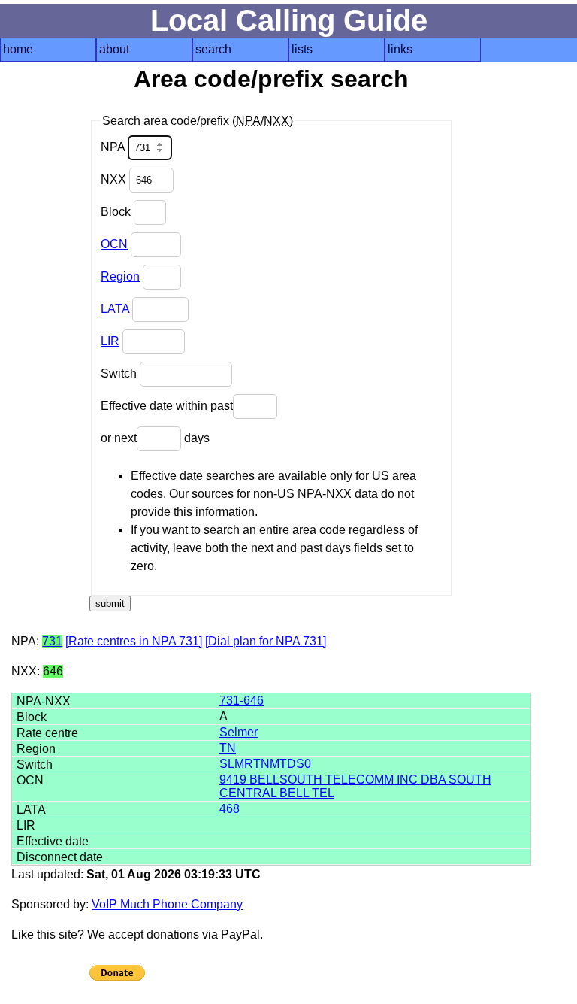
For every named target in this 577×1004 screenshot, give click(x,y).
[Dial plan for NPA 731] (265, 641)
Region (120, 276)
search (213, 49)
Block (117, 211)
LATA (115, 308)
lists (302, 49)
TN (227, 748)
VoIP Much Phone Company (167, 904)
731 (52, 641)
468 (229, 808)
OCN (114, 244)
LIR (110, 341)
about (114, 49)
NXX (115, 179)
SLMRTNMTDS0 (265, 763)
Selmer (238, 732)
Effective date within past (167, 405)
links (400, 49)
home (18, 49)
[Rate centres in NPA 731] (133, 641)
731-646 (241, 700)
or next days (155, 438)
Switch (120, 373)
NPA (114, 147)
